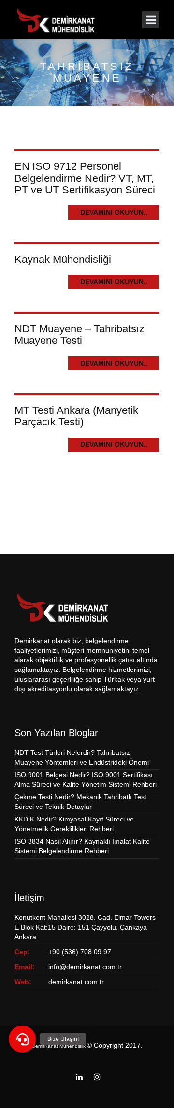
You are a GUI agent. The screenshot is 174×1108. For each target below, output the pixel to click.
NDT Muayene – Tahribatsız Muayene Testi (79, 334)
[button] (22, 1039)
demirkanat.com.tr (76, 981)
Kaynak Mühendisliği (62, 259)
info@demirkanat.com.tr (85, 967)
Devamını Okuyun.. (113, 212)
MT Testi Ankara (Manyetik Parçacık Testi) (76, 416)
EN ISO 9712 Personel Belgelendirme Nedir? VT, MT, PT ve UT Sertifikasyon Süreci (84, 177)
